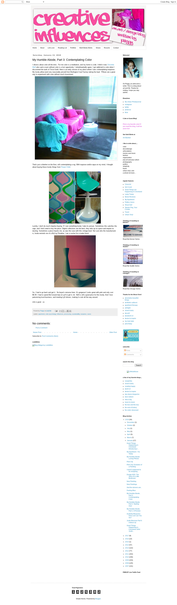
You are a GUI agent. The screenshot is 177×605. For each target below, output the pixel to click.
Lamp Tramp (129, 194)
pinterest (128, 110)
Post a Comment (41, 328)
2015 (127, 542)
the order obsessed (131, 410)
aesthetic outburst (131, 302)
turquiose (83, 314)
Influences (60, 314)
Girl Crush (128, 187)
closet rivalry (129, 310)
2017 (127, 536)
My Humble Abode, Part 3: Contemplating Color (133, 496)
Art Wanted (127, 138)
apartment (41, 314)
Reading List (62, 48)
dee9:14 (128, 389)
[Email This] (60, 311)
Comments (130, 354)
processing (67, 314)
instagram (128, 104)
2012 (127, 551)
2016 (127, 539)
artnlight (127, 308)
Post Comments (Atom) (50, 336)
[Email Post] (56, 311)
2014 (127, 545)
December (131, 422)
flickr (126, 112)
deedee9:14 (129, 316)
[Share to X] (65, 311)
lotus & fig (128, 399)
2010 (127, 557)
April (129, 434)
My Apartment (129, 199)
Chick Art (128, 184)
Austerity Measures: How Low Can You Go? (134, 516)
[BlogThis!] (63, 311)
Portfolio (73, 48)
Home (35, 48)
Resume (107, 48)
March (129, 437)
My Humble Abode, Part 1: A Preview (133, 510)
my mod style (129, 321)
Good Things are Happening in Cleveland (133, 190)
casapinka (128, 381)
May (128, 431)
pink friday (128, 324)
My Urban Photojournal (133, 102)
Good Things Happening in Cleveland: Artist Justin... (133, 528)
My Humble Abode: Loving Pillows (133, 458)
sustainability (76, 314)
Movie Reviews (130, 197)
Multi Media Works (85, 48)
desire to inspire (130, 318)
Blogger (98, 599)
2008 (127, 563)
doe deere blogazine (132, 394)
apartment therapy (131, 305)
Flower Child (65, 167)
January (130, 440)
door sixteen (129, 397)
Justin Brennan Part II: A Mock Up (134, 521)
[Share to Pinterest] (70, 311)
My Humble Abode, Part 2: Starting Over (133, 504)
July (128, 428)
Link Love (51, 48)
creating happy (130, 386)
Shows (98, 48)
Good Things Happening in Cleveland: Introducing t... (133, 446)
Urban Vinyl (129, 215)
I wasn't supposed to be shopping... (134, 470)
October (130, 425)
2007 (127, 566)
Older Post (113, 332)
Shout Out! (128, 205)
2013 (127, 548)
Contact (116, 48)
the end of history (131, 407)
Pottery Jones (129, 202)
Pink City (130, 462)
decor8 (127, 313)
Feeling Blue (131, 490)
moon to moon (130, 402)
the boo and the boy (132, 405)
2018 (127, 419)
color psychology (50, 314)
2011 (127, 554)
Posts (128, 350)
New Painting (131, 481)
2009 (127, 560)
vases (89, 314)
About (42, 48)
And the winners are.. (134, 487)
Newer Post (37, 332)
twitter (127, 107)
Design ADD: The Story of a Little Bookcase (133, 476)
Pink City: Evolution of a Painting (134, 465)
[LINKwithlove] (132, 372)
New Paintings (132, 484)
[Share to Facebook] (67, 311)
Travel (127, 212)
